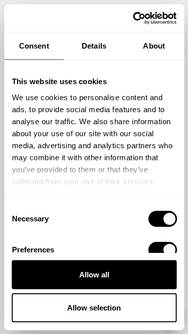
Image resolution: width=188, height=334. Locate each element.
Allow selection (94, 307)
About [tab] (154, 46)
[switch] (162, 250)
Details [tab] (94, 46)
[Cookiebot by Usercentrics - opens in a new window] (133, 18)
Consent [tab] (34, 46)
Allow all (94, 274)
